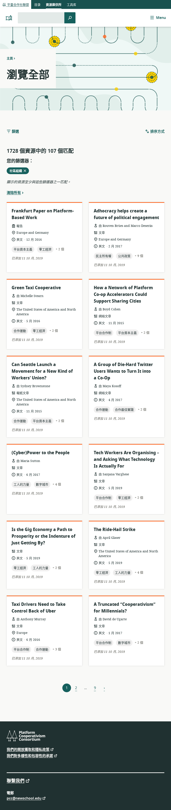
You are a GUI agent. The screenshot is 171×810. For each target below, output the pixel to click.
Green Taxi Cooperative (36, 288)
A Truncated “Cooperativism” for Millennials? (124, 607)
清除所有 (14, 193)
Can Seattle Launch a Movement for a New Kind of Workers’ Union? (42, 371)
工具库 (71, 4)
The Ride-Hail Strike (114, 529)
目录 (37, 4)
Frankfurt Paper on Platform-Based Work (43, 214)
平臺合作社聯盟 (17, 4)
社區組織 (17, 171)
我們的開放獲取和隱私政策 (28, 749)
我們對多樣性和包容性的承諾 (30, 755)
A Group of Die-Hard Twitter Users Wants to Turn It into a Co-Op (123, 371)
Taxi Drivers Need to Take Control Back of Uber (38, 607)
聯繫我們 (15, 780)
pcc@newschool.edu (24, 798)
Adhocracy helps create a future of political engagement (126, 214)
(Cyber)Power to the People (40, 453)
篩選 (15, 131)
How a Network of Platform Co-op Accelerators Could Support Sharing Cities (123, 294)
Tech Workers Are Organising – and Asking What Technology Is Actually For (126, 459)
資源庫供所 (53, 4)
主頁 (10, 58)
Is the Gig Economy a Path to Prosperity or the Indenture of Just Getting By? (43, 536)
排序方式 (157, 131)
